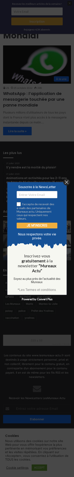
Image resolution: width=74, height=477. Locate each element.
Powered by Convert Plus (37, 299)
